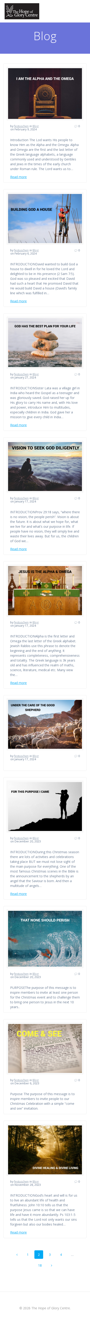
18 (41, 1264)
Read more (18, 177)
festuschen (21, 126)
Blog (36, 126)
